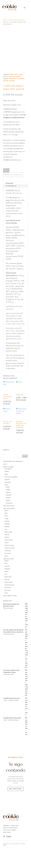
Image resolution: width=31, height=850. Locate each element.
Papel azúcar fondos (9, 506)
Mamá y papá (18, 74)
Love (5, 529)
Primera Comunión (9, 548)
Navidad (8, 500)
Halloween (9, 495)
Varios (6, 556)
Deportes (8, 492)
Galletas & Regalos (8, 467)
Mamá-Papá (7, 577)
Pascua (6, 542)
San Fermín (7, 553)
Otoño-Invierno (8, 540)
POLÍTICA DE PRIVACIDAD (10, 827)
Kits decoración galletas (11, 477)
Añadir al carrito (12, 174)
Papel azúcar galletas (16, 20)
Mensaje (6, 22)
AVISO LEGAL (7, 832)
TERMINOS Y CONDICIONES (11, 825)
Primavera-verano (9, 545)
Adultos (12, 74)
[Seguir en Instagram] (4, 836)
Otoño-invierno (8, 582)
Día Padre (6, 80)
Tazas (6, 485)
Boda (5, 516)
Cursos (5, 464)
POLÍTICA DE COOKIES (9, 830)
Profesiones (9, 503)
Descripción (9, 183)
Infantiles (8, 497)
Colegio (8, 489)
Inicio (5, 20)
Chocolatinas (8, 469)
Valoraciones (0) (11, 186)
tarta (23, 112)
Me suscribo (15, 789)
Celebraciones (13, 78)
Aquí (5, 122)
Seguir (9, 836)
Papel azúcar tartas (8, 559)
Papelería (7, 479)
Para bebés (7, 482)
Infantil (6, 571)
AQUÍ (14, 351)
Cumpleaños (20, 78)
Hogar (6, 474)
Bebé (5, 513)
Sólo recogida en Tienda (10, 595)
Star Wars (12, 80)
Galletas (6, 471)
